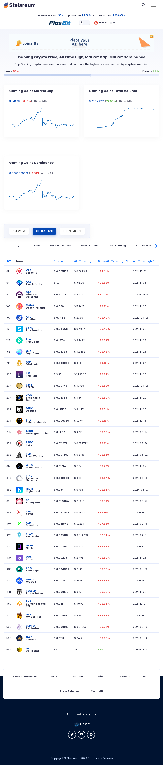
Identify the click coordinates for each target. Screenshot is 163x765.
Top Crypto (16, 245)
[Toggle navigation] (153, 5)
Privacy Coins (89, 245)
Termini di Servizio (101, 758)
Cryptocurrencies (25, 676)
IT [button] (111, 22)
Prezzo (58, 261)
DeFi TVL (55, 676)
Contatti (97, 691)
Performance (72, 231)
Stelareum (73, 758)
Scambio (79, 676)
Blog (145, 676)
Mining (102, 676)
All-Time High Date (146, 261)
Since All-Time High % (113, 261)
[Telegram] (91, 735)
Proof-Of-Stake (60, 245)
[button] (60, 22)
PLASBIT (85, 724)
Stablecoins (143, 245)
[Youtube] (81, 735)
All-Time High (44, 231)
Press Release (69, 691)
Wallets (125, 676)
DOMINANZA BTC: (48, 15)
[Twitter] (72, 735)
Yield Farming (117, 245)
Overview (19, 231)
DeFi (37, 245)
